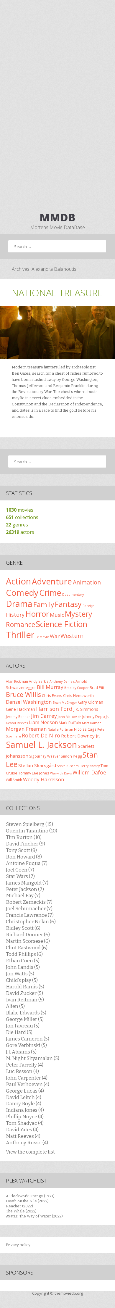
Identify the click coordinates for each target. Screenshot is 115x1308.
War (55, 636)
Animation (87, 582)
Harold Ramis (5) (25, 987)
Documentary (73, 594)
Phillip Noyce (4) (25, 1116)
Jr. (107, 716)
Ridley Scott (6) (23, 928)
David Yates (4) (22, 1130)
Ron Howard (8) (24, 857)
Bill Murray (50, 687)
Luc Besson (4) (22, 1071)
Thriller (20, 635)
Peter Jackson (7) (25, 889)
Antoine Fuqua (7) (26, 863)
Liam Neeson (43, 722)
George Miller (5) (25, 1019)
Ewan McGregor (65, 702)
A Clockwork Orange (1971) (30, 1196)
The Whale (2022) (21, 1211)
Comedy (22, 592)
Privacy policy (18, 1245)
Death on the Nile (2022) (27, 1201)
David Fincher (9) (25, 844)
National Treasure (57, 292)
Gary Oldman (90, 702)
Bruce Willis (23, 694)
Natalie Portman (60, 729)
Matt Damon (91, 723)
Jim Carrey (44, 715)
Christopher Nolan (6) (31, 921)
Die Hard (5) (19, 1032)
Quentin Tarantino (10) (31, 831)
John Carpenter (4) (26, 1078)
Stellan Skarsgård (37, 765)
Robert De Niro (41, 735)
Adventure (52, 581)
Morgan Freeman (26, 728)
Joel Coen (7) (20, 870)
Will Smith (14, 779)
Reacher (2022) (19, 1206)
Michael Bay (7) (23, 895)
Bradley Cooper (76, 688)
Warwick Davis (61, 773)
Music (57, 614)
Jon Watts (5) (20, 974)
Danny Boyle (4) (23, 1103)
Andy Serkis (39, 681)
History (15, 614)
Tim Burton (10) (24, 837)
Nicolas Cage (85, 729)
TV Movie (42, 637)
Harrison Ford (54, 708)
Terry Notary (90, 766)
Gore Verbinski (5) (26, 1045)
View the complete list (30, 1152)
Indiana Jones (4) (25, 1110)
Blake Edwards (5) (26, 1013)
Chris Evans (52, 695)
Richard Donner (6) (28, 934)
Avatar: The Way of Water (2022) (34, 1216)
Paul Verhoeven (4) (27, 1084)
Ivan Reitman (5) (25, 1000)
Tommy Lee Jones (33, 773)
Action (18, 581)
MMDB (57, 217)
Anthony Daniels (62, 681)
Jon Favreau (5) (23, 1026)
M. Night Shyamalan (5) (32, 1058)
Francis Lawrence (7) (30, 915)
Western (72, 636)
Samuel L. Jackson (41, 744)
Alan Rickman (17, 681)
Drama (19, 603)
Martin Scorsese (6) (28, 941)
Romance (20, 624)
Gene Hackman (20, 709)
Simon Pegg (71, 756)
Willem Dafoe (89, 772)
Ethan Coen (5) (23, 961)
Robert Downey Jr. (80, 736)
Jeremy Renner (18, 716)
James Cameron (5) (27, 1039)
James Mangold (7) (27, 883)
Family (43, 604)
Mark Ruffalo (70, 722)
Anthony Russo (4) (27, 1143)
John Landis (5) (23, 967)
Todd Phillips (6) (24, 954)
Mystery (78, 614)
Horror (37, 613)
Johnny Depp (93, 716)
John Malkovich (69, 717)
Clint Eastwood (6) (26, 948)
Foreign (88, 606)
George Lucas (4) (25, 1091)
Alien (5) (15, 1006)
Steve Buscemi (68, 766)
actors (20, 532)
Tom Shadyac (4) (25, 1123)
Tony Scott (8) (21, 850)
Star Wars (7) (20, 876)
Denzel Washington (29, 701)
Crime (50, 592)
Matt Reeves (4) (23, 1136)
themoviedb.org (69, 1293)
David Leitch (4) (23, 1097)
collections (22, 517)
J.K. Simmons (85, 709)
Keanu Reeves (17, 723)
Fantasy (68, 604)
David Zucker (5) (24, 993)
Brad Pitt (97, 687)
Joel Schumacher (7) (29, 908)
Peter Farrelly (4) (24, 1065)
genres (17, 524)
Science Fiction (61, 623)
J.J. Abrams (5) (21, 1052)
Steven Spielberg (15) (29, 824)
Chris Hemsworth (78, 695)
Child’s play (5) (22, 980)
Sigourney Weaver (44, 756)
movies (19, 510)
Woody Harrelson (43, 779)
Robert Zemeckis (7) (29, 902)
